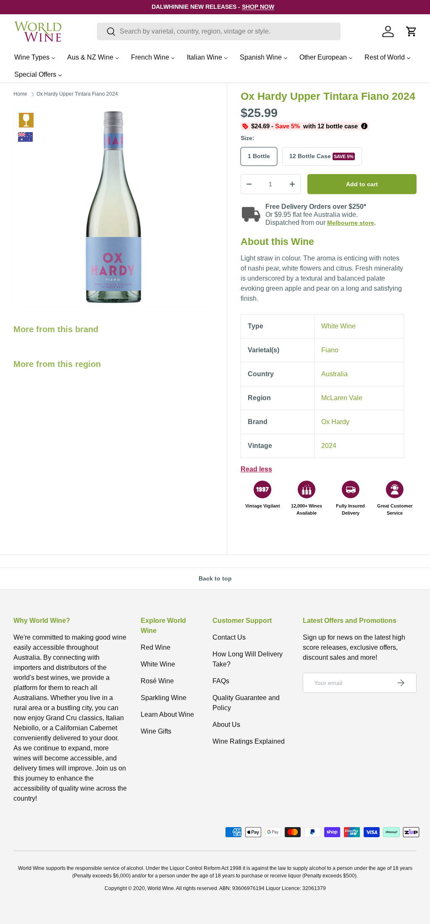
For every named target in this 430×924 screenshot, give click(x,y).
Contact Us (229, 637)
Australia (334, 373)
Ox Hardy (335, 421)
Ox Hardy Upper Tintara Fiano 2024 (77, 94)
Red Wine (155, 647)
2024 (328, 445)
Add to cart (362, 184)
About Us (226, 724)
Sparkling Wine (163, 697)
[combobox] (219, 31)
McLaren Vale (341, 397)
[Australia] (25, 137)
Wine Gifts (156, 731)
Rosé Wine (157, 681)
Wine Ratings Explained (248, 741)
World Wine (160, 888)
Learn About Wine (167, 714)
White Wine (26, 120)
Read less (256, 469)
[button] (411, 31)
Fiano (329, 350)
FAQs (220, 681)
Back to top (215, 578)
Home (20, 94)
